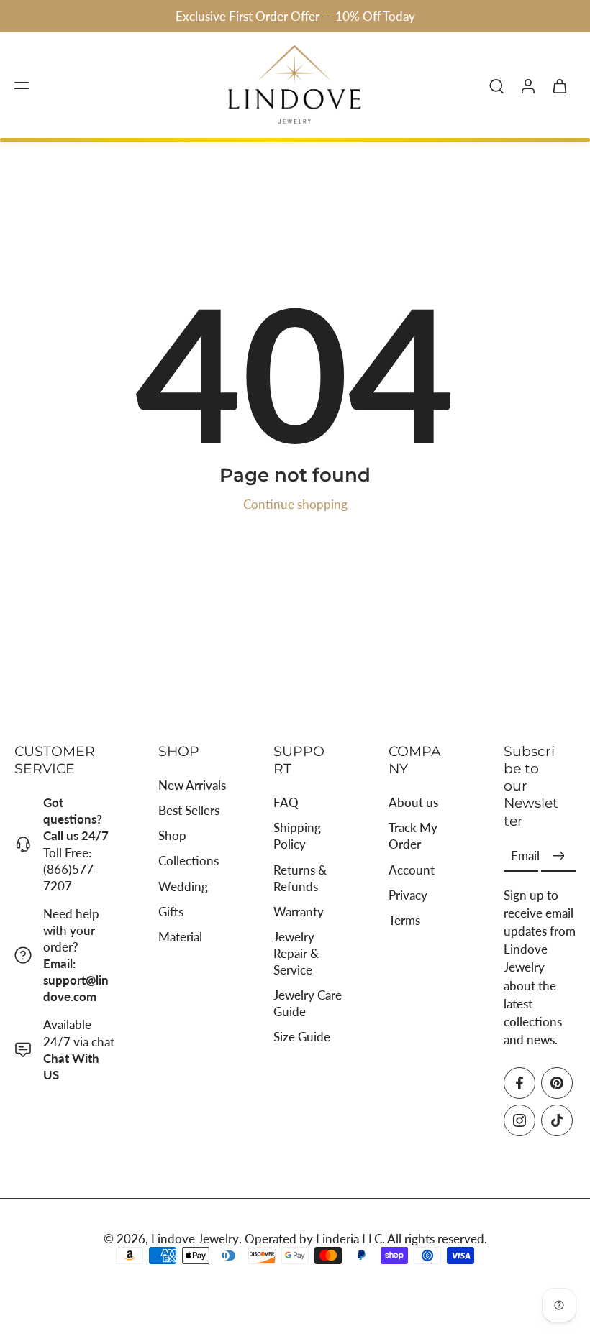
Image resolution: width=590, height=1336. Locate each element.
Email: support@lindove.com (76, 980)
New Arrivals (192, 785)
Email (525, 856)
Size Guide (301, 1036)
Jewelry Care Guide (307, 1003)
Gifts (170, 911)
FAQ (286, 802)
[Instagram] (519, 1120)
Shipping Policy (297, 836)
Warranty (298, 911)
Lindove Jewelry (195, 1238)
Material (180, 936)
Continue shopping (295, 504)
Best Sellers (188, 810)
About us (413, 802)
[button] (21, 85)
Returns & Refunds (300, 877)
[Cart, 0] (560, 85)
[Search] (496, 85)
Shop (172, 835)
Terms (404, 920)
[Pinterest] (557, 1083)
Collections (188, 860)
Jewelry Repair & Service (296, 953)
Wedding (183, 885)
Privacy (408, 895)
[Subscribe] (558, 856)
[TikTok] (557, 1120)
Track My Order (413, 836)
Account (412, 869)
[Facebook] (519, 1083)
